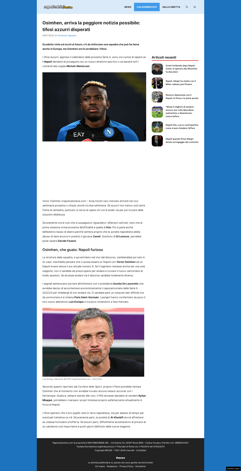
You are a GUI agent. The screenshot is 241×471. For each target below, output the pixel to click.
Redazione (112, 466)
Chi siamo (100, 466)
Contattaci (141, 450)
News (127, 7)
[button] (187, 7)
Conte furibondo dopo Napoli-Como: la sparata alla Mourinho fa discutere (181, 68)
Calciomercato (147, 7)
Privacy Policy (126, 466)
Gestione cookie (233, 469)
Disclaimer (140, 466)
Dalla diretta (171, 7)
